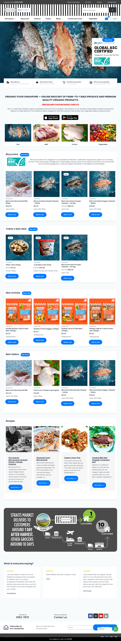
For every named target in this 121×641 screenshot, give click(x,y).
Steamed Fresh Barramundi (43, 459)
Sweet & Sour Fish (72, 458)
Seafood (37, 19)
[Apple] (106, 616)
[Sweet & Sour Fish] (74, 439)
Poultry (48, 19)
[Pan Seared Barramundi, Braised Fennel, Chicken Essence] (19, 439)
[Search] (112, 9)
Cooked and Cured (75, 19)
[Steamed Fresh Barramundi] (47, 439)
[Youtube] (101, 616)
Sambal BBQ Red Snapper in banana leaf (101, 460)
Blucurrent (25, 19)
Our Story (88, 2)
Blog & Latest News (73, 2)
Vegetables (93, 19)
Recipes (99, 2)
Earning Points (111, 2)
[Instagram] (95, 616)
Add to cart (12, 215)
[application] (15, 18)
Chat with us (22, 614)
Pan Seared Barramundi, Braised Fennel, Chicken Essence (18, 461)
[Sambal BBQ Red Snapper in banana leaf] (102, 439)
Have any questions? (60, 614)
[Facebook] (90, 616)
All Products (9, 19)
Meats (58, 19)
